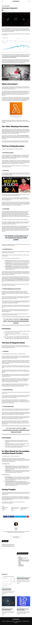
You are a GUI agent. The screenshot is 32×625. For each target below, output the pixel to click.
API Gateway (18, 576)
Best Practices (5, 587)
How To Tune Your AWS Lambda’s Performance (6, 589)
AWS (2, 587)
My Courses (13, 621)
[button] (2, 1)
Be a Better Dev (16, 1)
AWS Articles (8, 621)
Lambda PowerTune (10, 279)
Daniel (16, 528)
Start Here (4, 621)
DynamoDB (19, 607)
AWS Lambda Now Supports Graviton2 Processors (7, 610)
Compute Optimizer (20, 278)
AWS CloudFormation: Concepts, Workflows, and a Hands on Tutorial (16, 430)
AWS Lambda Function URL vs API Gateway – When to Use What (23, 578)
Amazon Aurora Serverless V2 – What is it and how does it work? (15, 508)
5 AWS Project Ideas (26, 621)
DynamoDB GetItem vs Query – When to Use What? (23, 610)
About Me (16, 622)
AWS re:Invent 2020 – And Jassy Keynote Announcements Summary (16, 321)
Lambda (9, 587)
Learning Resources (19, 621)
